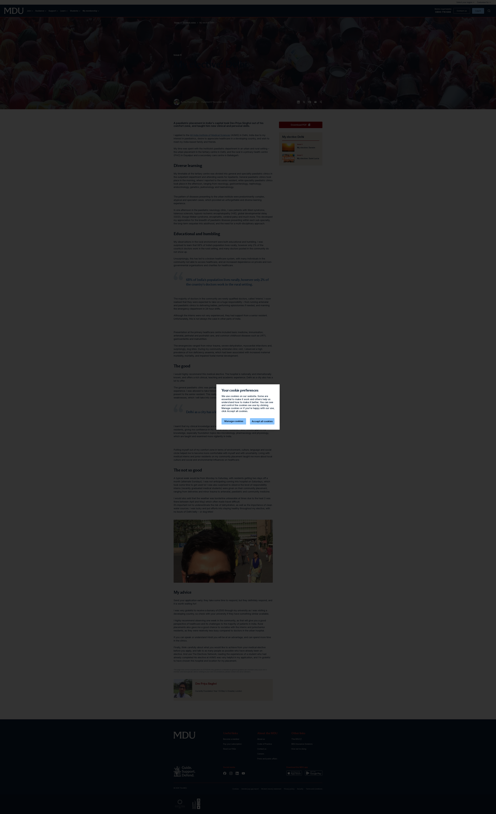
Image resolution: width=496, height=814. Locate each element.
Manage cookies (233, 421)
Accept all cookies (262, 421)
